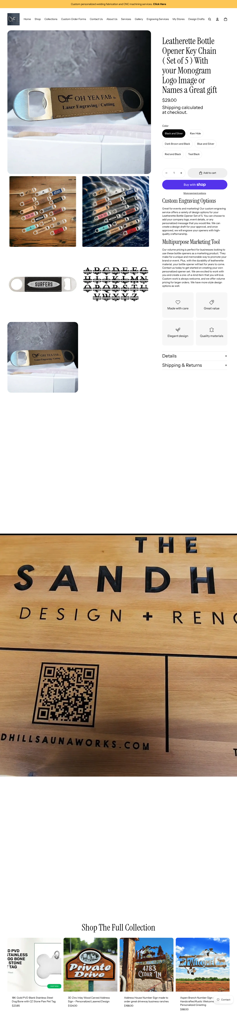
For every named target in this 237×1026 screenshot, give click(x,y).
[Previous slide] (13, 964)
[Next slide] (55, 964)
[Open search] (210, 19)
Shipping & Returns (182, 365)
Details (169, 356)
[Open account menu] (217, 19)
